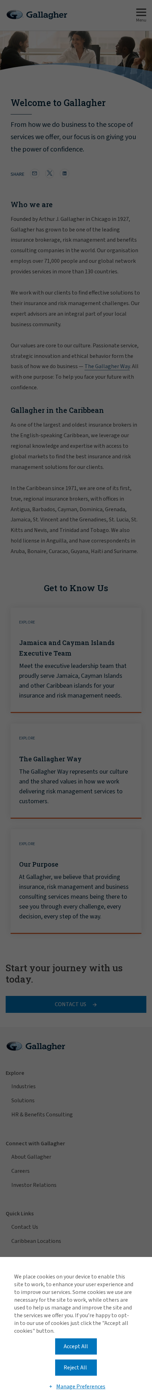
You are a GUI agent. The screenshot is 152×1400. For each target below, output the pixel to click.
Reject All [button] (75, 1367)
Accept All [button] (76, 1346)
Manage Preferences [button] (80, 1386)
